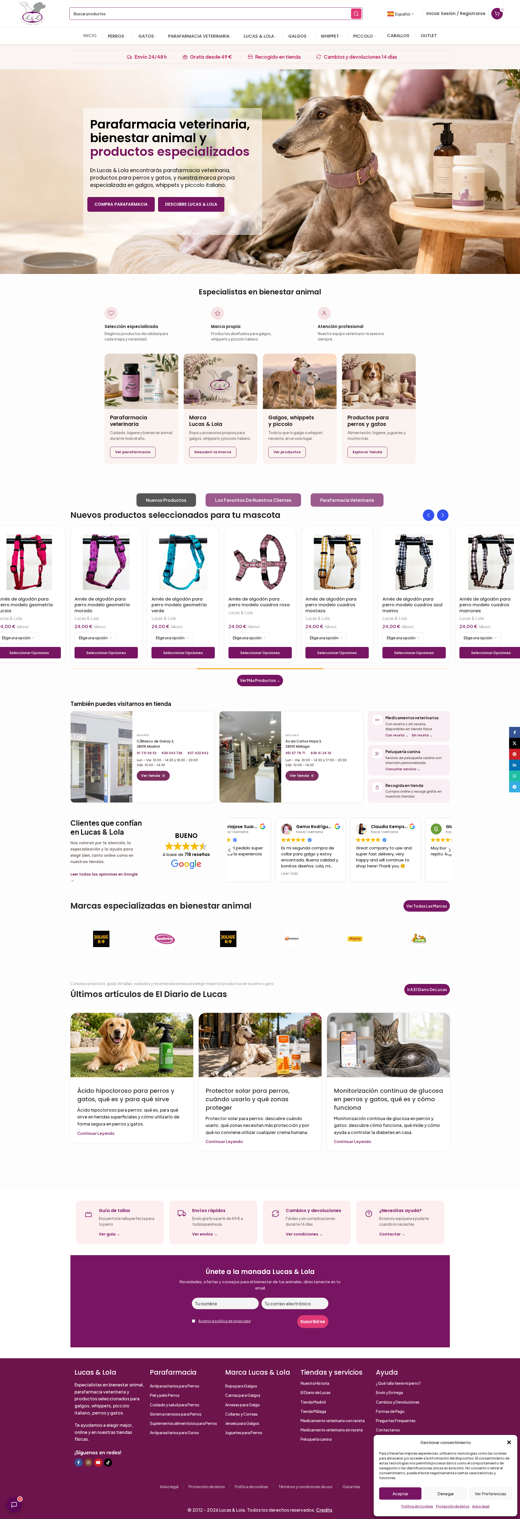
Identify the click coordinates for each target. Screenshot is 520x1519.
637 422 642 (198, 753)
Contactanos (388, 1429)
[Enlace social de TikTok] (108, 1462)
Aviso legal (169, 1486)
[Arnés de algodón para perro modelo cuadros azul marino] (414, 562)
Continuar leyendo (96, 1133)
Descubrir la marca (212, 452)
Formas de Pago (390, 1411)
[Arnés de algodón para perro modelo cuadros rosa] (260, 562)
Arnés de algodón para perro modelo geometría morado (102, 605)
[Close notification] (509, 1495)
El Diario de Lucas (316, 1392)
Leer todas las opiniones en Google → (104, 877)
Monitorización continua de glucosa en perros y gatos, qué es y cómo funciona (388, 1099)
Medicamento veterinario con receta (333, 1420)
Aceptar (400, 1493)
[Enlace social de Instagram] (88, 1462)
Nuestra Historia (315, 1383)
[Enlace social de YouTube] (98, 1462)
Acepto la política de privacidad (224, 1321)
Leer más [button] (243, 873)
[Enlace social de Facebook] (79, 1462)
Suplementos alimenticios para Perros (183, 1423)
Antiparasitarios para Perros (174, 1385)
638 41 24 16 (321, 753)
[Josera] (355, 939)
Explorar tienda (367, 452)
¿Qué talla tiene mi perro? (398, 1383)
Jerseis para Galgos (242, 1423)
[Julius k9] (228, 939)
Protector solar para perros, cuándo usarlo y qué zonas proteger (248, 1099)
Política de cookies (251, 1486)
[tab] (166, 500)
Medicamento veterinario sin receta (332, 1429)
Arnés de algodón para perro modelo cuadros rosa (259, 602)
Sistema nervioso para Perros (175, 1413)
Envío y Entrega (389, 1392)
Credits (324, 1510)
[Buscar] (356, 13)
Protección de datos (207, 1486)
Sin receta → (422, 735)
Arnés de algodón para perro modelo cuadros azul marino (412, 605)
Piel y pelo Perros (165, 1395)
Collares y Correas (241, 1413)
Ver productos (287, 452)
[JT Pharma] (292, 939)
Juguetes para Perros (243, 1432)
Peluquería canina (316, 1439)
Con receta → (396, 735)
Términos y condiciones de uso (305, 1486)
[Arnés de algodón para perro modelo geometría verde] (183, 562)
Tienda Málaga (313, 1411)
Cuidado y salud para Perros (174, 1404)
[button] (509, 1442)
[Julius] (101, 939)
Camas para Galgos (242, 1395)
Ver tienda (150, 775)
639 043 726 (172, 753)
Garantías (351, 1486)
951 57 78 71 (295, 753)
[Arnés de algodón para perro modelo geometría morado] (106, 562)
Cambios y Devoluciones (398, 1401)
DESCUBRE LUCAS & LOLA (191, 204)
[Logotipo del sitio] (32, 13)
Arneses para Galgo (242, 1404)
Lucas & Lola (87, 618)
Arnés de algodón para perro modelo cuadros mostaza (330, 605)
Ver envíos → (205, 1234)
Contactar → (392, 1234)
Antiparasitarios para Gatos (174, 1432)
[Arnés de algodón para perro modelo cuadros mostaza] (337, 562)
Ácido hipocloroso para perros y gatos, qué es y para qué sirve (125, 1095)
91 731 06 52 (146, 753)
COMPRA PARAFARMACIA (121, 204)
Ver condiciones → (304, 1234)
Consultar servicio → (402, 769)
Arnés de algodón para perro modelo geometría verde (179, 605)
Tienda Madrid (313, 1401)
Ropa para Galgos (241, 1385)
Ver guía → (109, 1234)
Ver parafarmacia (132, 452)
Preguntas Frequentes (395, 1420)
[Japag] (419, 939)
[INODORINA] (165, 939)
